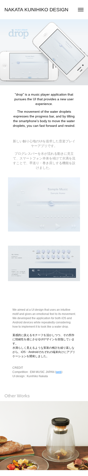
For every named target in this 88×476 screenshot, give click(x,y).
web (58, 372)
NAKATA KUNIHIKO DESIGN (36, 9)
